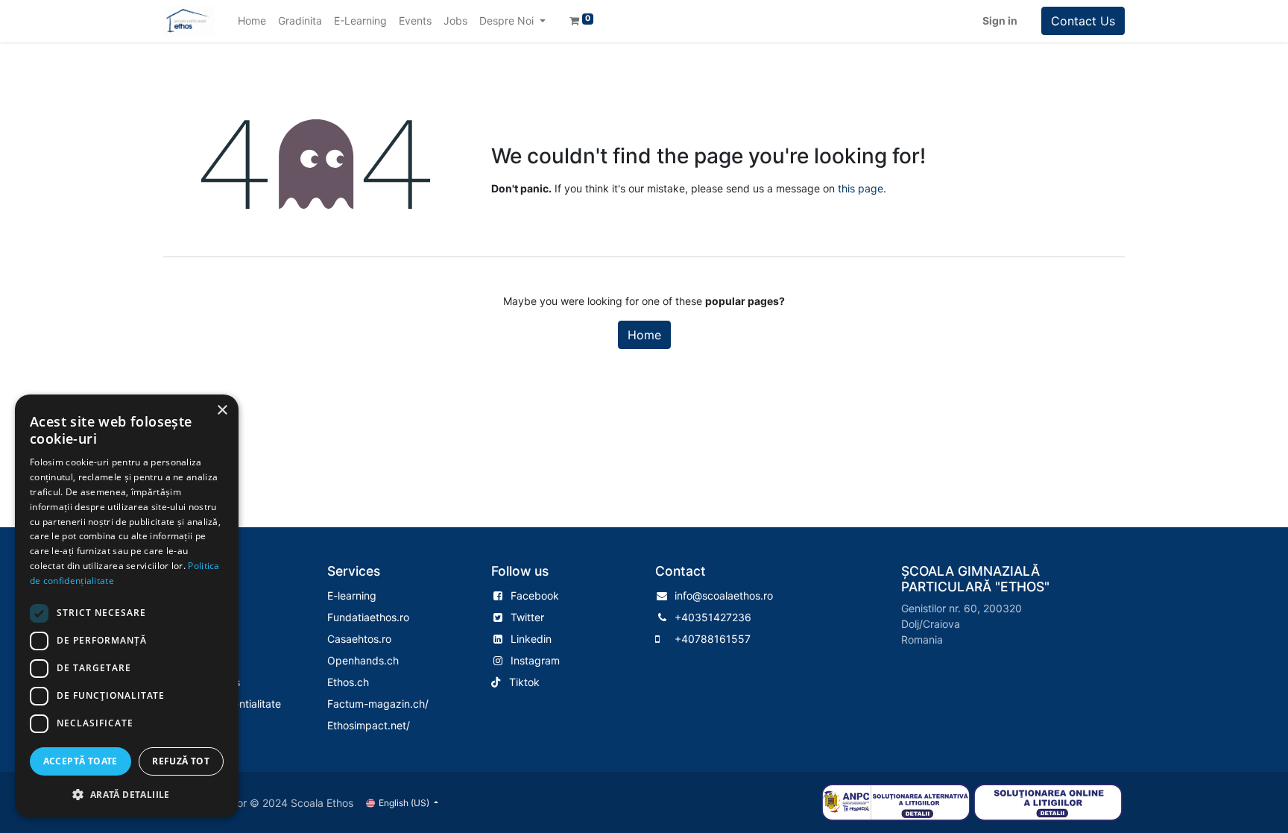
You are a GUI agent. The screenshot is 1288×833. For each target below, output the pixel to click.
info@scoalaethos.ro (724, 595)
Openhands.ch (363, 660)
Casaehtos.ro (359, 638)
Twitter (527, 617)
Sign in (999, 20)
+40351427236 (713, 617)
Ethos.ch (348, 682)
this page (860, 188)
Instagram (535, 660)
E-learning (351, 595)
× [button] (221, 410)
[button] (127, 794)
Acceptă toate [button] (80, 761)
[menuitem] (252, 20)
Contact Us (1083, 20)
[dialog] (127, 606)
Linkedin (531, 638)
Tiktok (524, 682)
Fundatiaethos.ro (368, 617)
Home (644, 334)
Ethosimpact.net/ (368, 725)
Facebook (535, 595)
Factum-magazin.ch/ (378, 703)
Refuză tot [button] (180, 761)
